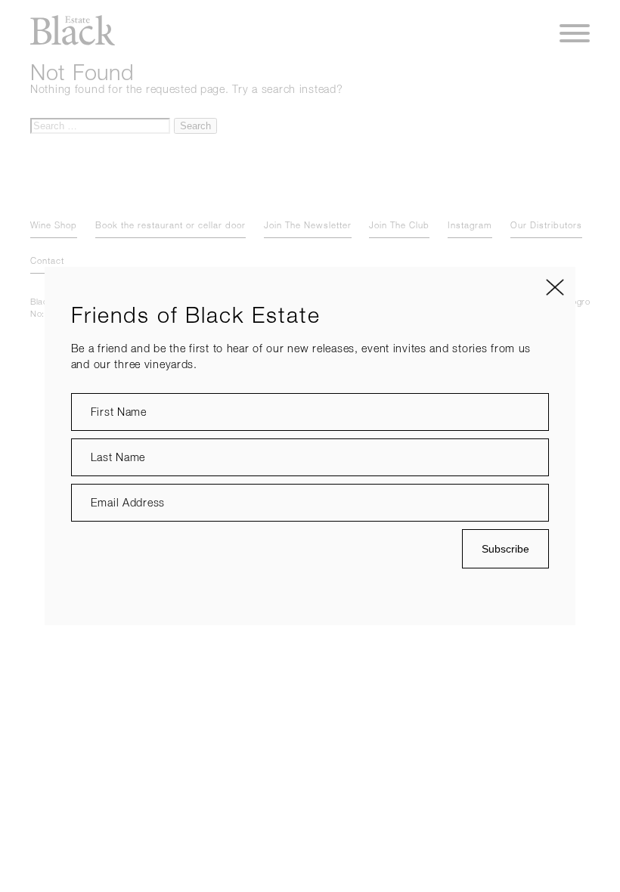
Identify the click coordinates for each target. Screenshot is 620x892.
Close (555, 287)
